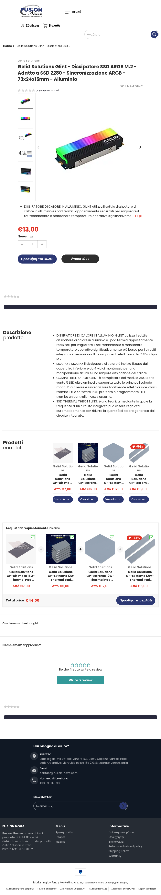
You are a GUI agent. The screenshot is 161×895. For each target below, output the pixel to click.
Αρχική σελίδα (64, 832)
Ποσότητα (25, 236)
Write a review (80, 680)
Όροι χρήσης (116, 837)
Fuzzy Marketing (62, 882)
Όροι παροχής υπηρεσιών (72, 888)
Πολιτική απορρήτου (121, 832)
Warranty (115, 856)
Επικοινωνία (116, 842)
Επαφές (60, 837)
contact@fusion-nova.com (59, 773)
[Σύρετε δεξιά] (140, 147)
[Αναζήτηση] (154, 34)
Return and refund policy (126, 846)
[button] (73, 12)
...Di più (138, 216)
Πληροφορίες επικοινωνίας (122, 888)
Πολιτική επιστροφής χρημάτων (19, 888)
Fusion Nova (90, 882)
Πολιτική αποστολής (97, 888)
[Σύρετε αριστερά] (38, 147)
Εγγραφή (123, 805)
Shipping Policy (119, 851)
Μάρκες (60, 842)
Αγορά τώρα (80, 258)
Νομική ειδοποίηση (147, 888)
